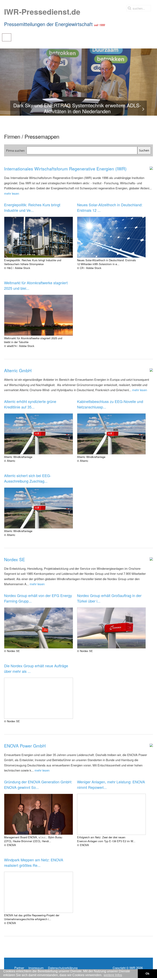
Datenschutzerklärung (62, 968)
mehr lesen (11, 193)
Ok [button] (147, 973)
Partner (19, 968)
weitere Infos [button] (113, 975)
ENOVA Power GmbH (25, 746)
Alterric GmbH (17, 370)
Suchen (144, 150)
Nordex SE (14, 559)
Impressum (36, 968)
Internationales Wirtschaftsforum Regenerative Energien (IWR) (65, 169)
